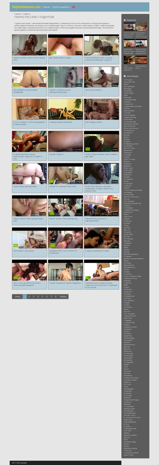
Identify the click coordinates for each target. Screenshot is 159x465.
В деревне (128, 391)
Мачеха (127, 245)
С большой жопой (131, 453)
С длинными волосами (132, 106)
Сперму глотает (130, 316)
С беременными (130, 100)
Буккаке (127, 342)
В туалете (128, 274)
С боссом (127, 450)
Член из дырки (129, 115)
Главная (46, 7)
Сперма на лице (130, 117)
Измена (127, 325)
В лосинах (128, 395)
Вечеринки (128, 360)
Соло (126, 367)
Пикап (126, 309)
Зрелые (127, 161)
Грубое (126, 433)
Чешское (127, 102)
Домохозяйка (129, 111)
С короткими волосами (133, 190)
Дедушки (127, 166)
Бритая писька (129, 126)
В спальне (128, 307)
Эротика (127, 228)
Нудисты (127, 382)
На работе (128, 133)
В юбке (126, 305)
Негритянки (128, 234)
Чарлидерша (129, 389)
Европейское (129, 265)
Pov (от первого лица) (132, 276)
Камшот (127, 219)
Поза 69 (127, 311)
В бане (126, 269)
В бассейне (128, 119)
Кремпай (127, 397)
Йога (126, 439)
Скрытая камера (130, 435)
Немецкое (128, 152)
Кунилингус (128, 212)
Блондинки (128, 172)
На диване (128, 329)
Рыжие (126, 446)
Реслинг (127, 108)
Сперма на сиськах (131, 378)
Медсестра (128, 420)
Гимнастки (128, 216)
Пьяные (127, 272)
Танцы (126, 225)
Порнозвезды (129, 338)
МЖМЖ (126, 188)
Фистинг (127, 236)
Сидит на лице (129, 159)
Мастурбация (129, 86)
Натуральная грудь (131, 400)
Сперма (127, 157)
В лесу (126, 424)
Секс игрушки (129, 201)
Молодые (127, 88)
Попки (126, 261)
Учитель (127, 373)
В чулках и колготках (132, 417)
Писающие (128, 91)
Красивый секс (129, 267)
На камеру (128, 192)
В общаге (127, 333)
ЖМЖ (126, 285)
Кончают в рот (130, 415)
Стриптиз (127, 186)
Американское (129, 344)
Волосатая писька (131, 128)
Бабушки (127, 280)
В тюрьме (128, 256)
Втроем (127, 223)
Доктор (127, 347)
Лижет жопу (128, 455)
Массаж (127, 230)
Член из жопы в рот (131, 197)
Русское (127, 437)
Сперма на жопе (130, 327)
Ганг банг (127, 431)
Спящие (127, 303)
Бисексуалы (128, 356)
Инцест (127, 137)
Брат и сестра (129, 148)
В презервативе (130, 428)
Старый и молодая (131, 210)
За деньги (127, 164)
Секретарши (128, 93)
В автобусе (128, 170)
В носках (127, 371)
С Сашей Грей (129, 322)
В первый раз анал (131, 144)
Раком (126, 214)
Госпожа (127, 298)
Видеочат (128, 175)
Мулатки (127, 349)
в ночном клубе (130, 122)
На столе (127, 384)
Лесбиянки (128, 375)
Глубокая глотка (130, 278)
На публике (128, 146)
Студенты (127, 283)
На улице (127, 294)
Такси (126, 386)
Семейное (128, 243)
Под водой (128, 340)
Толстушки (128, 80)
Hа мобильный (129, 413)
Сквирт (126, 364)
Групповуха (128, 358)
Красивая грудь (130, 442)
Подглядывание (130, 422)
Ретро (126, 181)
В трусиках (128, 183)
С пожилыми (129, 406)
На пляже (127, 263)
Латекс (126, 444)
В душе (126, 287)
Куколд (126, 252)
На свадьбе (128, 179)
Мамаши (127, 404)
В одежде (127, 221)
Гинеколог (128, 289)
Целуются (128, 292)
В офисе (127, 141)
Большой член (129, 82)
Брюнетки (128, 351)
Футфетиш (128, 336)
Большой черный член (132, 203)
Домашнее (128, 150)
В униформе (128, 362)
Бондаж (127, 177)
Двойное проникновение (133, 258)
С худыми (127, 320)
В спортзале (129, 194)
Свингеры (127, 97)
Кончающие (128, 239)
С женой (127, 113)
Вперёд (63, 296)
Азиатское (128, 318)
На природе (128, 208)
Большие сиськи (130, 380)
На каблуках (128, 411)
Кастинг (127, 199)
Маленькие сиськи (131, 124)
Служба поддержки (61, 7)
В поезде (127, 155)
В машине (128, 393)
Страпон (127, 205)
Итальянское (129, 130)
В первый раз (129, 296)
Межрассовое (129, 408)
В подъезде (128, 353)
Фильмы (127, 241)
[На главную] (26, 7)
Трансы (127, 331)
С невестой (128, 104)
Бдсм (126, 95)
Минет (126, 84)
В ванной (127, 232)
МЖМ (126, 247)
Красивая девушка (131, 254)
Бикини (126, 250)
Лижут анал (128, 168)
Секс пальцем (129, 314)
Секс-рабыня (129, 300)
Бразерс (127, 139)
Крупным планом (130, 448)
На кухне (127, 426)
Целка (126, 369)
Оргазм (127, 135)
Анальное (127, 402)
